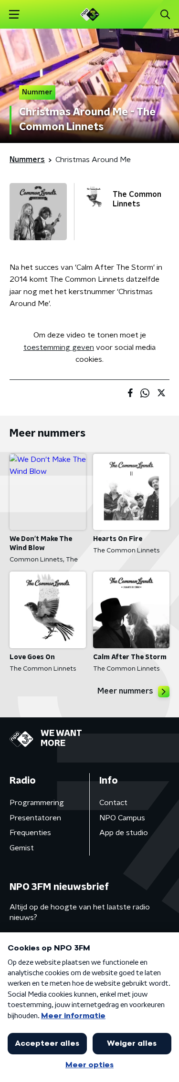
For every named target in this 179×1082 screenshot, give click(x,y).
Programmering (37, 802)
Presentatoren (35, 818)
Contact (113, 802)
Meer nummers (125, 691)
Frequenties (30, 833)
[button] (14, 14)
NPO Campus (122, 818)
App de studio (123, 833)
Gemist (22, 848)
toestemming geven (58, 347)
